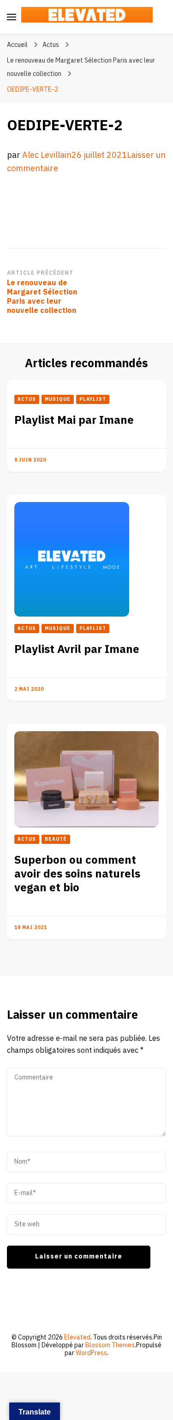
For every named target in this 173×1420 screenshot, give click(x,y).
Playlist (92, 399)
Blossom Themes (110, 1345)
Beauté (56, 839)
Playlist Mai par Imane (74, 420)
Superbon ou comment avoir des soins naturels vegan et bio (77, 874)
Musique (58, 399)
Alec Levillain (47, 155)
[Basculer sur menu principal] (11, 17)
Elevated (77, 1337)
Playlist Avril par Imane (76, 649)
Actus (50, 45)
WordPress (91, 1353)
